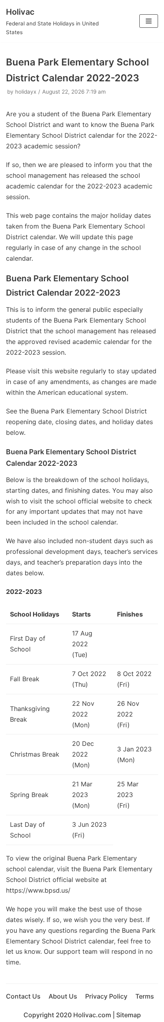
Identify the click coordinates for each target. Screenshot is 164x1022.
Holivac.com (92, 1015)
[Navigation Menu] (148, 21)
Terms (144, 996)
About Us (63, 996)
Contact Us (23, 996)
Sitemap (128, 1015)
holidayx (25, 91)
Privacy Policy (106, 996)
